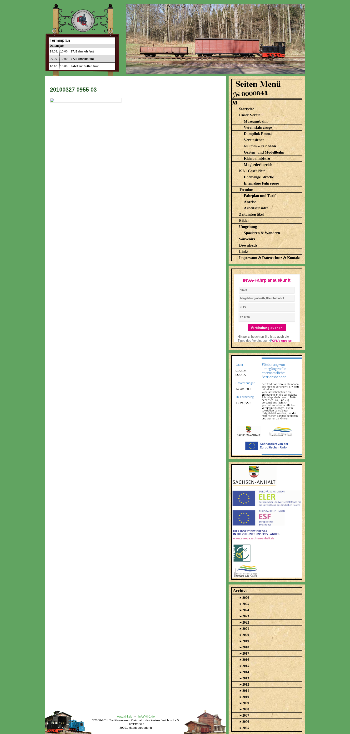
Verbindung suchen (267, 328)
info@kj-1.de (146, 716)
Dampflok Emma (258, 134)
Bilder (244, 220)
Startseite (246, 109)
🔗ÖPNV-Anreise (280, 340)
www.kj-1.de (124, 716)
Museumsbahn (256, 121)
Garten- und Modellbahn (264, 152)
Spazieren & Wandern (262, 233)
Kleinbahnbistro (257, 158)
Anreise (250, 202)
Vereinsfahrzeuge (258, 127)
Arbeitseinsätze (256, 208)
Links (243, 251)
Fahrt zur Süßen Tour (85, 66)
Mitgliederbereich (258, 165)
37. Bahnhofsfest (82, 51)
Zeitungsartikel (251, 214)
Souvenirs (247, 239)
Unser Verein (249, 115)
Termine (246, 189)
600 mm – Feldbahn (260, 146)
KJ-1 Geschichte (252, 171)
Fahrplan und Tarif (259, 196)
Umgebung (248, 227)
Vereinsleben (254, 140)
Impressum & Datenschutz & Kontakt (269, 258)
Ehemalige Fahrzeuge (261, 183)
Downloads (248, 245)
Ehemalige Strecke (259, 177)
